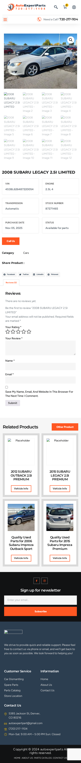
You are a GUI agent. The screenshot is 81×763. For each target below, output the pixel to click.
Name (10, 360)
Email (9, 374)
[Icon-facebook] (36, 581)
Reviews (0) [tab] (11, 282)
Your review (14, 338)
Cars (26, 253)
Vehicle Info (21, 488)
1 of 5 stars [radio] (7, 331)
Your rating (13, 327)
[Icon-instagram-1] (44, 581)
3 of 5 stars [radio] (18, 331)
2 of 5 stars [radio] (13, 331)
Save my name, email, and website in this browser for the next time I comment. (39, 394)
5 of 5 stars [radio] (29, 331)
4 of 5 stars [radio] (23, 331)
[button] (56, 7)
